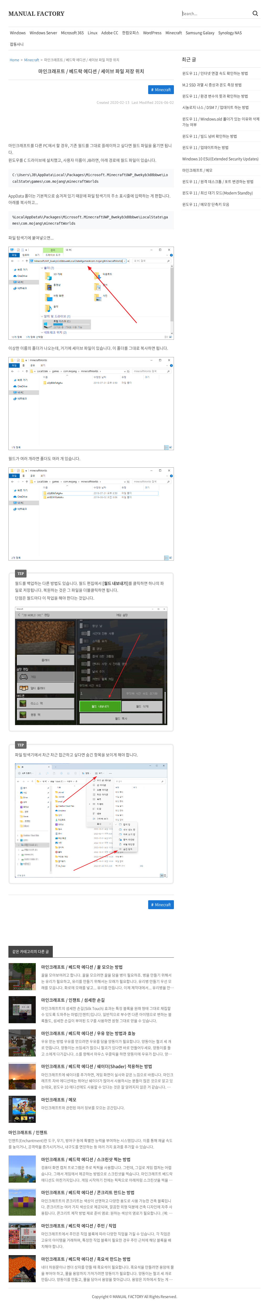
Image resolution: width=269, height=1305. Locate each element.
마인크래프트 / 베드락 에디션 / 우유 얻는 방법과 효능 (88, 1033)
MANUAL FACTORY (36, 13)
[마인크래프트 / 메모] (22, 1108)
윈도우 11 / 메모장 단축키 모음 (205, 204)
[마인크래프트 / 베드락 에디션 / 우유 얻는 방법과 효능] (22, 1042)
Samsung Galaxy (200, 32)
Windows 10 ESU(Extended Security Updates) (220, 158)
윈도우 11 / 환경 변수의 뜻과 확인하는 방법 (215, 96)
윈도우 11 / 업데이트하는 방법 (205, 147)
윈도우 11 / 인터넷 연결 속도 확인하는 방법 (215, 73)
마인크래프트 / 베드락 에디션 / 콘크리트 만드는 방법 (87, 1192)
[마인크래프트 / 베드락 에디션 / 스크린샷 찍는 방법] (22, 1168)
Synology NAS (230, 32)
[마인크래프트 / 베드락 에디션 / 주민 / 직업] (22, 1234)
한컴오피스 (130, 32)
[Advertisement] (91, 124)
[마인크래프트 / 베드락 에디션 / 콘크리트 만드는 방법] (22, 1201)
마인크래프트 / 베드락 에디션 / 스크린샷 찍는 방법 (86, 1159)
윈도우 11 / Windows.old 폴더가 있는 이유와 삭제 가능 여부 (221, 121)
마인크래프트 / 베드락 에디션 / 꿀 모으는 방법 (82, 967)
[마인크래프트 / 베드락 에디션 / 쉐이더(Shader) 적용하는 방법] (22, 1075)
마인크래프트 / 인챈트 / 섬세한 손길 (73, 1000)
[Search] (255, 13)
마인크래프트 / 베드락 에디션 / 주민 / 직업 (78, 1225)
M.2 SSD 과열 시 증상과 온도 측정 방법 (212, 84)
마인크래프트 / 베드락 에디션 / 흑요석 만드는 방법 (86, 1259)
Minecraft (173, 32)
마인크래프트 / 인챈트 (28, 1132)
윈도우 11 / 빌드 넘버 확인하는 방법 (209, 136)
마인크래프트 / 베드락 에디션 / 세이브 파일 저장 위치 (91, 71)
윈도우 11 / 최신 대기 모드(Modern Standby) (217, 192)
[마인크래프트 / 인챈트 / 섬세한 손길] (22, 1009)
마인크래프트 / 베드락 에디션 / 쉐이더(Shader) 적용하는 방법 (96, 1066)
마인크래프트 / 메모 (58, 1099)
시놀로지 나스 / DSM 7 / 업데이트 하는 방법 (215, 107)
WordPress (152, 32)
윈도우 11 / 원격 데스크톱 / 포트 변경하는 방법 (218, 181)
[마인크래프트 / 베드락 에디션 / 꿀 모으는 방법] (22, 976)
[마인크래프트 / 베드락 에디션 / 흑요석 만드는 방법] (22, 1268)
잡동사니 (17, 44)
